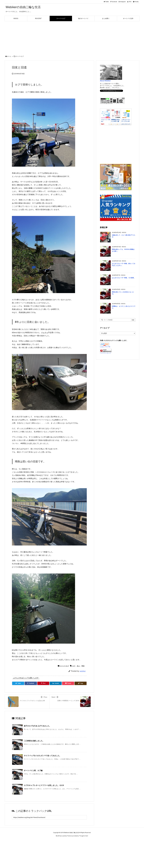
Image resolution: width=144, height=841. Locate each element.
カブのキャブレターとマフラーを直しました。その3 (44, 785)
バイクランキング (105, 353)
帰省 (82, 666)
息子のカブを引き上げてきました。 (37, 726)
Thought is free (83, 836)
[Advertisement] (72, 37)
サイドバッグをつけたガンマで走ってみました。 (42, 755)
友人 (78, 666)
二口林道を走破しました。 (34, 741)
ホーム (9, 56)
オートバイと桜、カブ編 (33, 770)
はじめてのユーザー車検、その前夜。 (123, 278)
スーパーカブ (19, 56)
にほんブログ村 (105, 347)
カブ (73, 666)
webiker (83, 671)
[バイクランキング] (106, 350)
